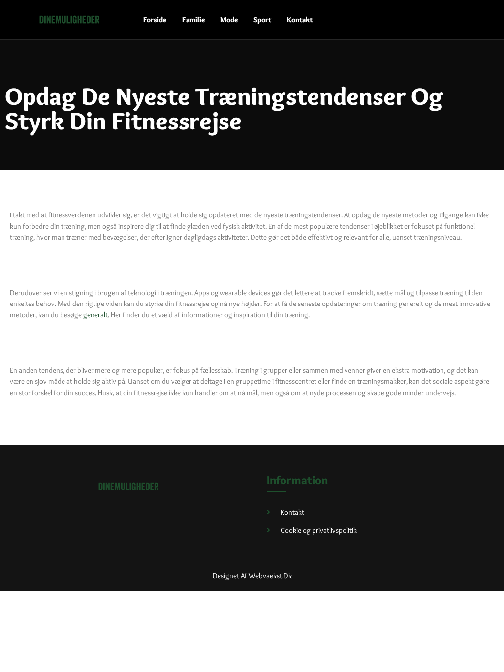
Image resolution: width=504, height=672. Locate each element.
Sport (262, 19)
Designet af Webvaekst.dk (252, 575)
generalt (95, 314)
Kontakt (300, 19)
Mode (229, 19)
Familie (193, 19)
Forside (154, 19)
